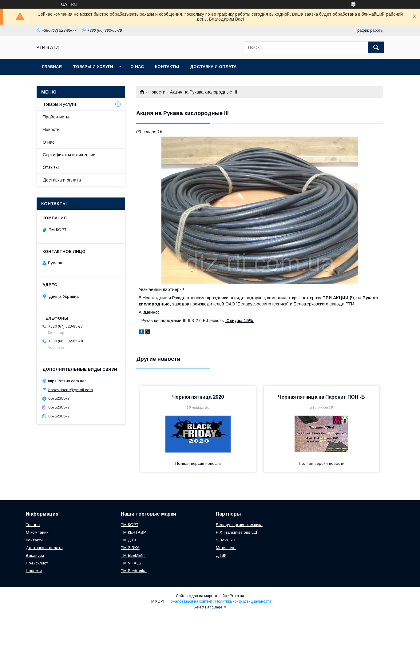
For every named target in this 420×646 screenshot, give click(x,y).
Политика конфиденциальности (243, 601)
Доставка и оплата (213, 66)
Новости (157, 92)
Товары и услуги (93, 66)
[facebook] (141, 332)
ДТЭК (221, 555)
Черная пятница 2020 (198, 397)
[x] (147, 332)
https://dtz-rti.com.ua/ (67, 381)
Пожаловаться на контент (190, 601)
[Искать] (376, 47)
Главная (52, 66)
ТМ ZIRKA (130, 547)
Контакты (167, 66)
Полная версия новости (198, 463)
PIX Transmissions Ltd (236, 532)
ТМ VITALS (131, 563)
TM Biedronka (134, 570)
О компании (37, 532)
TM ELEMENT (133, 555)
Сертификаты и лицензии (69, 154)
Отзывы (51, 167)
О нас (137, 66)
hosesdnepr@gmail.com (70, 389)
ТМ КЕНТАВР (133, 532)
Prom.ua (237, 596)
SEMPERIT (226, 540)
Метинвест (226, 547)
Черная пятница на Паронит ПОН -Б (321, 397)
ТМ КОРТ (129, 524)
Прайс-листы (56, 116)
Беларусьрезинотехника (239, 524)
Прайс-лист (37, 563)
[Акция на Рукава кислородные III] (260, 210)
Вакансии (35, 555)
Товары (33, 524)
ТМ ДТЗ (128, 540)
